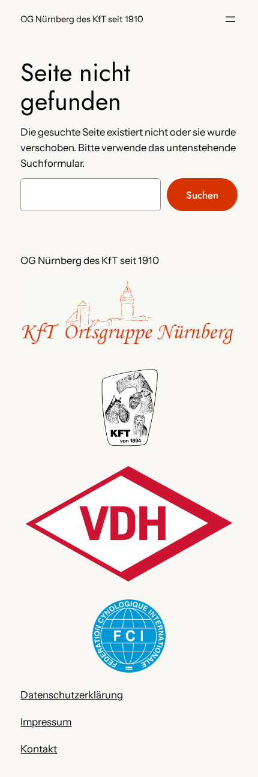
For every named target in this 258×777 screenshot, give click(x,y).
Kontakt (38, 749)
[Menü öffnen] (230, 19)
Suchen (202, 195)
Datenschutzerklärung (71, 695)
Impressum (45, 722)
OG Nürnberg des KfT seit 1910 (81, 19)
